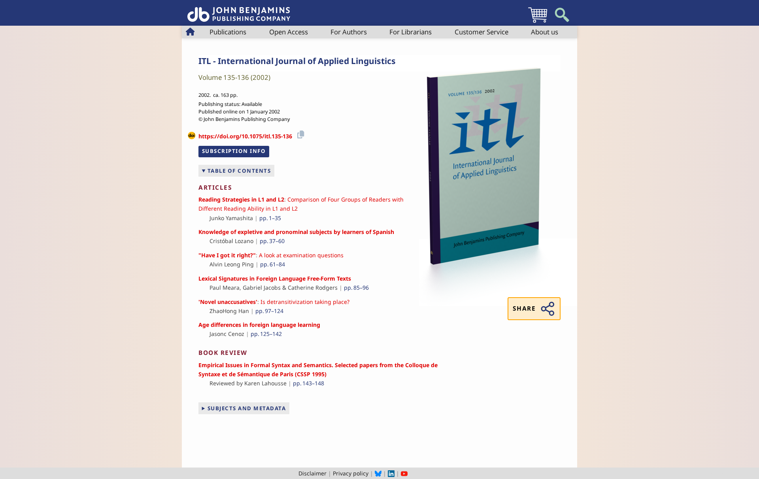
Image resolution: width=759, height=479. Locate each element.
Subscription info (234, 151)
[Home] (238, 10)
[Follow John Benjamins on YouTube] (404, 473)
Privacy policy (350, 473)
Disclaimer (312, 473)
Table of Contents (239, 170)
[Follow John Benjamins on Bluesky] (378, 473)
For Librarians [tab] (410, 31)
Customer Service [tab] (481, 31)
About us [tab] (544, 31)
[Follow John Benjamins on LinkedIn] (391, 473)
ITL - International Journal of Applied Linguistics (297, 60)
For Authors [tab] (348, 31)
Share (524, 308)
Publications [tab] (228, 31)
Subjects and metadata (247, 408)
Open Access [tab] (288, 31)
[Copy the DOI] (299, 133)
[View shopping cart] (537, 22)
